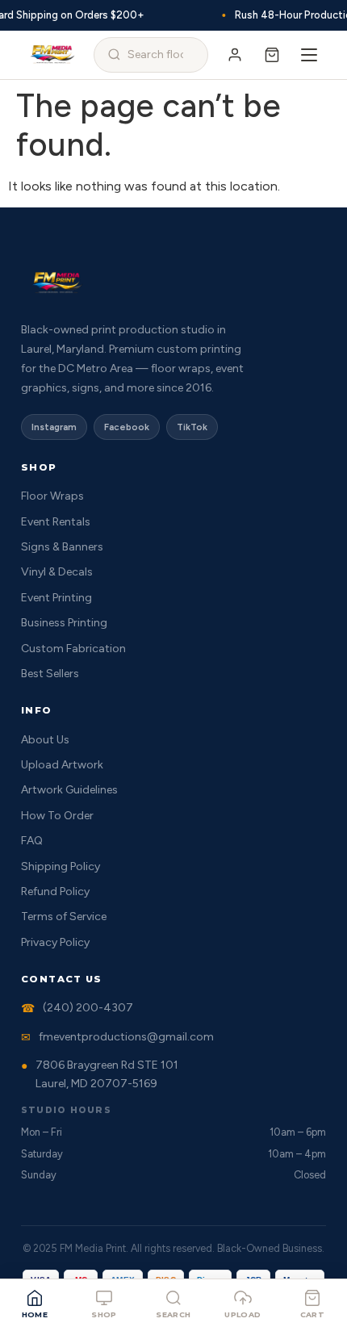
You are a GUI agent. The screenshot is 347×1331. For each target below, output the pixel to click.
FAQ (32, 841)
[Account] (235, 55)
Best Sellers (50, 673)
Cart (312, 1314)
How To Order (57, 815)
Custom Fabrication (73, 648)
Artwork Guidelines (69, 790)
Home (35, 1314)
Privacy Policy (55, 942)
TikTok (192, 427)
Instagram (54, 427)
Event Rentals (55, 522)
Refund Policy (55, 891)
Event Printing (56, 598)
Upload (242, 1314)
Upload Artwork (62, 765)
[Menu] (309, 55)
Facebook (126, 427)
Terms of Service (64, 916)
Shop (104, 1314)
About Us (45, 740)
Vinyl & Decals (57, 572)
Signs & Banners (62, 547)
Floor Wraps (52, 496)
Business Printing (64, 623)
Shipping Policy (60, 866)
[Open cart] (272, 55)
